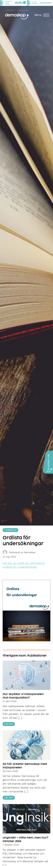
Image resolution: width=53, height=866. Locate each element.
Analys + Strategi (17, 10)
